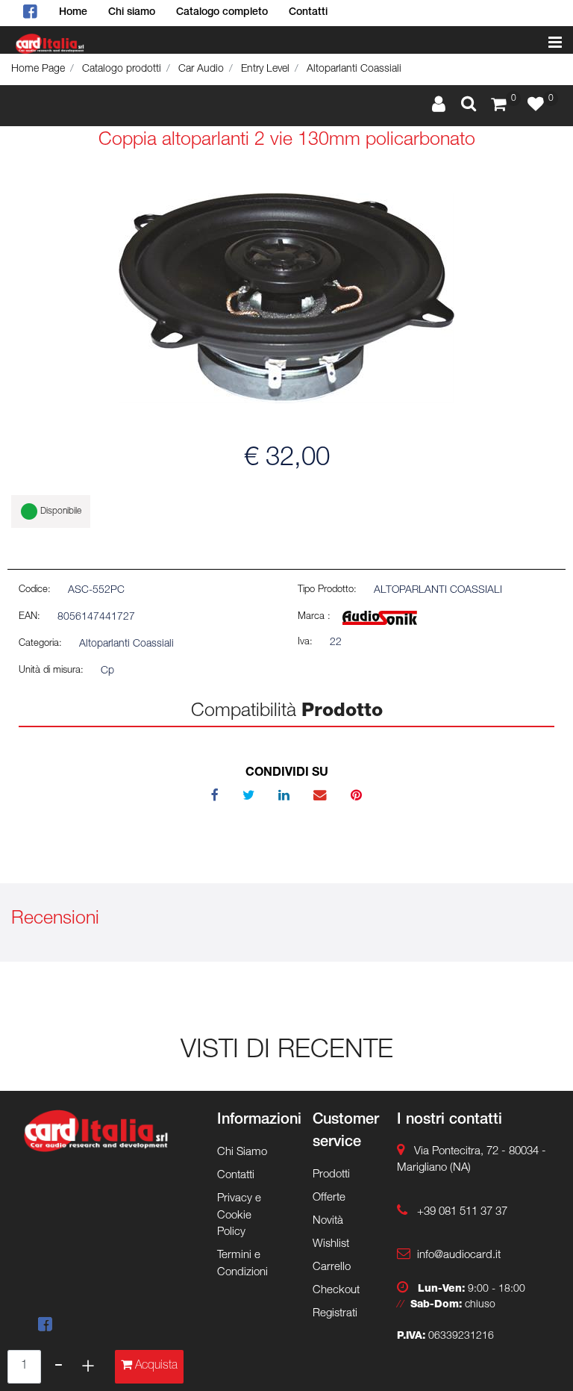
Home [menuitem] (73, 12)
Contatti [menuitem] (308, 12)
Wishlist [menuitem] (331, 1244)
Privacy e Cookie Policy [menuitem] (239, 1215)
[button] (286, 298)
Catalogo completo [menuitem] (222, 12)
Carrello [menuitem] (332, 1267)
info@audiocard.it (459, 1255)
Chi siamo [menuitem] (131, 12)
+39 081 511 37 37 (462, 1212)
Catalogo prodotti (121, 69)
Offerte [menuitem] (329, 1198)
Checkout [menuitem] (336, 1290)
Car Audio (201, 69)
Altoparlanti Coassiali (354, 69)
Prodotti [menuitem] (331, 1174)
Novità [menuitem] (328, 1221)
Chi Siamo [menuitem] (242, 1152)
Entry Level (265, 69)
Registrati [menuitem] (335, 1313)
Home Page (38, 69)
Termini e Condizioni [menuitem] (242, 1264)
